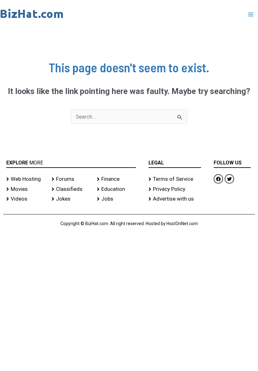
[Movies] (25, 189)
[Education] (116, 189)
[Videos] (25, 199)
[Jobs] (116, 199)
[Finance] (116, 179)
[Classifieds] (71, 189)
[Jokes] (71, 199)
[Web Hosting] (25, 179)
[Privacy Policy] (175, 189)
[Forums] (71, 179)
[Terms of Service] (175, 179)
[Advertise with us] (175, 199)
